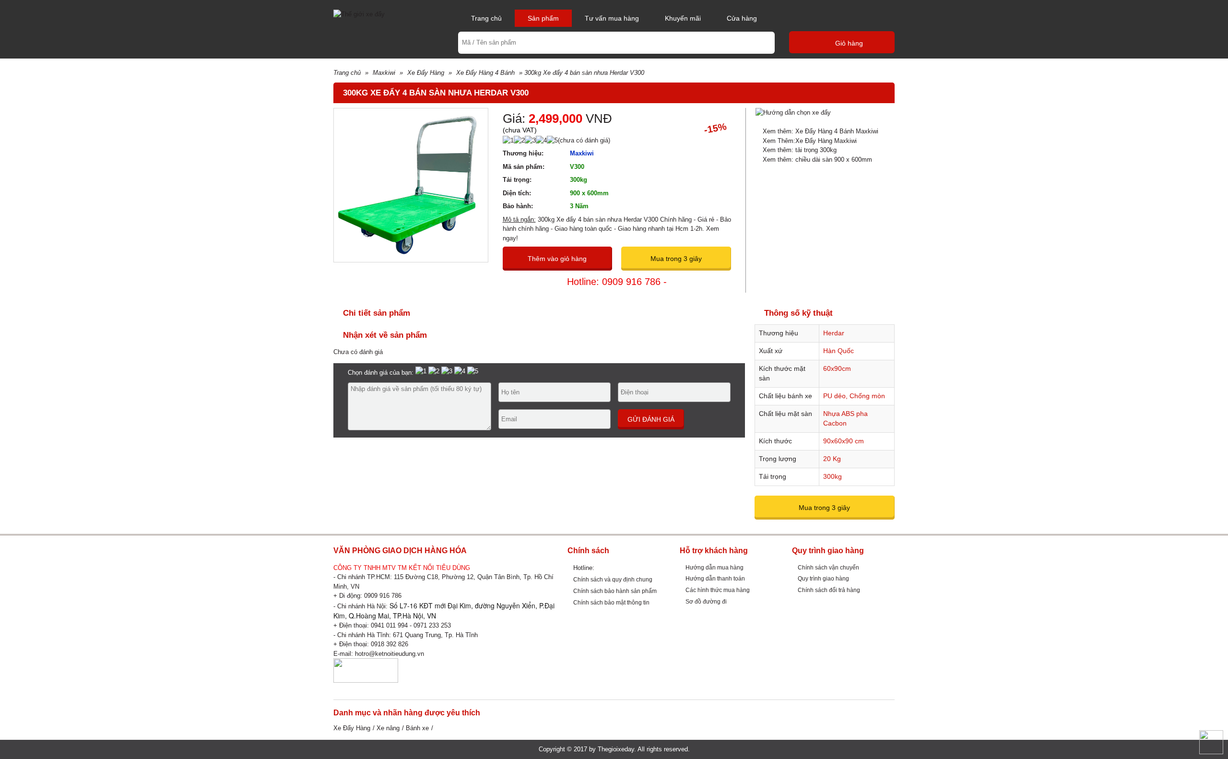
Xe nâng (388, 728)
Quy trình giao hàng (823, 578)
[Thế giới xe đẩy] (359, 13)
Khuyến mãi (683, 18)
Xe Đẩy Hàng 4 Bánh (485, 72)
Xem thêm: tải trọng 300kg (800, 150)
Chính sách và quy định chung (612, 579)
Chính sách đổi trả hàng (829, 590)
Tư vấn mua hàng (612, 18)
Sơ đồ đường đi (706, 601)
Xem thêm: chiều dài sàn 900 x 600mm (817, 159)
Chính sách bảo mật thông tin (611, 602)
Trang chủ (486, 18)
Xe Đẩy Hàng (425, 72)
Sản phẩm (543, 18)
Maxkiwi (384, 72)
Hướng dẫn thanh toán (715, 578)
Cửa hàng (742, 18)
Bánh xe (417, 728)
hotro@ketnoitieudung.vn (389, 653)
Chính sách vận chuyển (828, 567)
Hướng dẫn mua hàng (714, 567)
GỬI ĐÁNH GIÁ (650, 419)
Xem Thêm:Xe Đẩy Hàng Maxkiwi (810, 140)
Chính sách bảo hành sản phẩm (615, 591)
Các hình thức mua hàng (717, 590)
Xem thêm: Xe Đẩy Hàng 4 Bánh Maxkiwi (820, 131)
